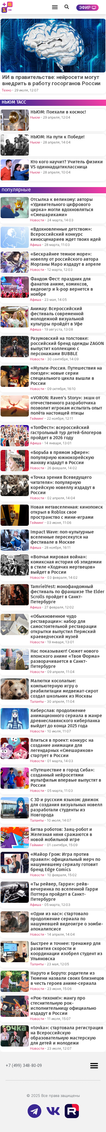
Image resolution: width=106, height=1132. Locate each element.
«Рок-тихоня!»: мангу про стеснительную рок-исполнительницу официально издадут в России (63, 1006)
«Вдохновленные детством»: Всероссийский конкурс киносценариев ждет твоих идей (66, 234)
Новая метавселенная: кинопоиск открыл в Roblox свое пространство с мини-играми (67, 512)
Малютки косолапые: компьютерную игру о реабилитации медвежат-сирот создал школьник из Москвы (64, 688)
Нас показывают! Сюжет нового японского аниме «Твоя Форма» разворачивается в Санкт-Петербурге (65, 659)
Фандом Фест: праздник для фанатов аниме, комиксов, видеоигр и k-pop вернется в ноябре (62, 286)
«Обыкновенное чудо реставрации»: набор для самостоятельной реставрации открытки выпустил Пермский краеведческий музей (64, 626)
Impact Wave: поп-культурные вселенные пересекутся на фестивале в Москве (62, 537)
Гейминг (37, 418)
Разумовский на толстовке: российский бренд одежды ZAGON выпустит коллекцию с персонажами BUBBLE (67, 346)
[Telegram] (34, 1111)
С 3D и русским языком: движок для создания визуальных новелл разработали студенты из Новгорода (66, 807)
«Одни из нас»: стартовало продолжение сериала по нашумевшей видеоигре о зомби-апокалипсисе (67, 921)
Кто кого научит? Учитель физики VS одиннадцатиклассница (67, 164)
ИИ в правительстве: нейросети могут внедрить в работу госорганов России (51, 80)
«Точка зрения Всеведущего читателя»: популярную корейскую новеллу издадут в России (63, 485)
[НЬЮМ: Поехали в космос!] (15, 120)
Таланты (37, 701)
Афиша (35, 245)
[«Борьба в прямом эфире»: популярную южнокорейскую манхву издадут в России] (15, 460)
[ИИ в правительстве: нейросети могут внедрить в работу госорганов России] (53, 45)
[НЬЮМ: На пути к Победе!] (15, 145)
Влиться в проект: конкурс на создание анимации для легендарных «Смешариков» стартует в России (62, 748)
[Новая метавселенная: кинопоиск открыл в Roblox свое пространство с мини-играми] (15, 515)
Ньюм (35, 117)
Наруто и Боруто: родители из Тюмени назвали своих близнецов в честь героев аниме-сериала (67, 978)
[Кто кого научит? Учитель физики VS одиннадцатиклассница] (15, 170)
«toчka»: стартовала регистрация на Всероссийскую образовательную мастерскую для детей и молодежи (67, 1035)
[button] (54, 7)
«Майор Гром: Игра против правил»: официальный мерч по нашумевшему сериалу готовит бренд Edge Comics (65, 862)
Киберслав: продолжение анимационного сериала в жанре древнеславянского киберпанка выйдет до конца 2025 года (66, 718)
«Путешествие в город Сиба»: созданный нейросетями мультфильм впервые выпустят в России (66, 777)
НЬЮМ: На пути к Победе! (58, 137)
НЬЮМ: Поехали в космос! (58, 112)
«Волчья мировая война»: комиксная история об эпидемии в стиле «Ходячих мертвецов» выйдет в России (66, 564)
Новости (37, 220)
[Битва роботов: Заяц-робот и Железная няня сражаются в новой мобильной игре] (15, 837)
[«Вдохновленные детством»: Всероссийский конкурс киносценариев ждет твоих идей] (15, 237)
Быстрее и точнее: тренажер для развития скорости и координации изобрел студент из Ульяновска (66, 951)
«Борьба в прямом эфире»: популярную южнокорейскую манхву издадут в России (62, 457)
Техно (6, 90)
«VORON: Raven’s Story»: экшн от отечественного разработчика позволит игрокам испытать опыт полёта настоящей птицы (66, 405)
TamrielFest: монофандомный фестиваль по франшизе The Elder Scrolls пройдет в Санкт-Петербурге (67, 594)
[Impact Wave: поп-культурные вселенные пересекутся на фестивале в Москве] (15, 540)
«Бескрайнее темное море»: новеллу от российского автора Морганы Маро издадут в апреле (66, 259)
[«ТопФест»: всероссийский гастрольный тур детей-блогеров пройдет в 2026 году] (15, 435)
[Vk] (53, 1111)
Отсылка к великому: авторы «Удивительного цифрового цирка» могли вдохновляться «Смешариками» (62, 207)
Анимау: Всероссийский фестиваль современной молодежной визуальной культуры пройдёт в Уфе (57, 316)
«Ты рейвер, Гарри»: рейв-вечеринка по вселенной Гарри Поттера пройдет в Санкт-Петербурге (64, 892)
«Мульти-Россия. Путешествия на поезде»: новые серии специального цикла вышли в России (66, 376)
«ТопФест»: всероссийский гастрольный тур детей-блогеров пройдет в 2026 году (66, 432)
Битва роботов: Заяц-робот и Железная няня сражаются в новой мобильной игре (61, 834)
